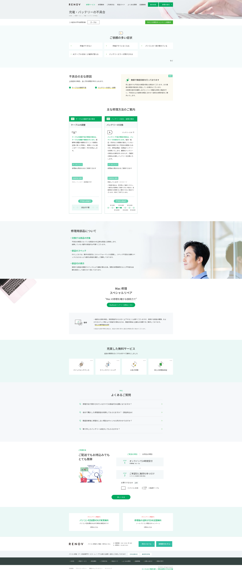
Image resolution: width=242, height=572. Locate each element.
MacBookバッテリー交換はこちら (121, 305)
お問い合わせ (148, 561)
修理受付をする (164, 544)
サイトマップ (108, 568)
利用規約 (71, 568)
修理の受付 (160, 561)
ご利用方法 (110, 4)
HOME (70, 15)
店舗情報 (143, 4)
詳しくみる (121, 497)
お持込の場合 (147, 454)
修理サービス (90, 4)
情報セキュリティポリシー (96, 568)
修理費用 (101, 4)
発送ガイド (121, 4)
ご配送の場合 (132, 454)
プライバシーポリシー (81, 568)
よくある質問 (132, 4)
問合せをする (146, 544)
